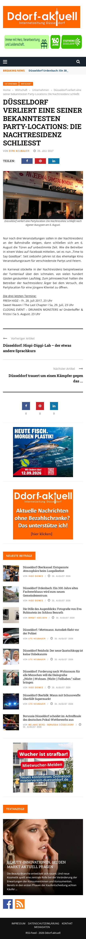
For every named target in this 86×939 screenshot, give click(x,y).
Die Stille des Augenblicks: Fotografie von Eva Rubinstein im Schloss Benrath (52, 610)
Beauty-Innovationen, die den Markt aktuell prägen (36, 864)
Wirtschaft (26, 84)
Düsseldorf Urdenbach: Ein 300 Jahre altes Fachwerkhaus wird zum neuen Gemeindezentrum (50, 591)
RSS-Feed (31, 933)
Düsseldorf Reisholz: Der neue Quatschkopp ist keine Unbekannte (53, 652)
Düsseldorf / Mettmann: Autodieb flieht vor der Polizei (51, 631)
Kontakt (67, 923)
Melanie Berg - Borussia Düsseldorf (51, 724)
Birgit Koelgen (37, 617)
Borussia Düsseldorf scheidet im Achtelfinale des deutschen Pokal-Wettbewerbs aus (52, 717)
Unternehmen (11, 84)
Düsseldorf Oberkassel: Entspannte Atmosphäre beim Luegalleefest (45, 569)
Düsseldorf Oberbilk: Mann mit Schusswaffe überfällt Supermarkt (51, 697)
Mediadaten (42, 927)
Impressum (18, 923)
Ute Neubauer (37, 638)
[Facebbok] (8, 904)
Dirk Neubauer (19, 151)
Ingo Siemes (35, 576)
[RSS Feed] (20, 904)
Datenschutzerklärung (43, 923)
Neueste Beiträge (19, 556)
